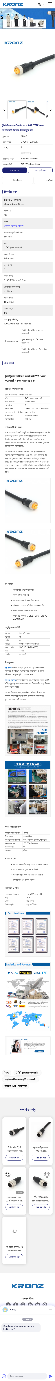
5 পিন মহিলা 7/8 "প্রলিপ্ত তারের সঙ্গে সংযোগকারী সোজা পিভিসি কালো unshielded (14, 1149)
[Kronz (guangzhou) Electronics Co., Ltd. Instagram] (23, 1305)
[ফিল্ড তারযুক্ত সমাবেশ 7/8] (14, 1181)
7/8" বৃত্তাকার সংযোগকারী (27, 1072)
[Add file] (4, 1376)
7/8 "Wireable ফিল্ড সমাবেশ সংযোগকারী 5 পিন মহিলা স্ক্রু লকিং (40, 1199)
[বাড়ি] (27, 1289)
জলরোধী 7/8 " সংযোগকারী (16, 1086)
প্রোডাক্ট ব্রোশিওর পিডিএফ (13, 225)
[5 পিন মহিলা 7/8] (14, 1132)
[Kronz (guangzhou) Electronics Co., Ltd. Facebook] (15, 1305)
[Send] (50, 1376)
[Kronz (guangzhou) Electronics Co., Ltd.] (12, 4)
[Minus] (51, 1310)
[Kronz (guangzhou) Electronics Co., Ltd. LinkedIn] (30, 1305)
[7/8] (41, 1181)
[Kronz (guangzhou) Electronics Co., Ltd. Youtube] (37, 1305)
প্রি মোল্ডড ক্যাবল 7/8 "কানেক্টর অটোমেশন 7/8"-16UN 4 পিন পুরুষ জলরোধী (14, 1248)
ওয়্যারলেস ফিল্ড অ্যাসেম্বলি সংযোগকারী (20, 1079)
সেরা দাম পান (14, 170)
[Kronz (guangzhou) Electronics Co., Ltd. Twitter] (8, 1305)
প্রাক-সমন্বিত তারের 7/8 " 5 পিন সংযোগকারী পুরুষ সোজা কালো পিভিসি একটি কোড (41, 1149)
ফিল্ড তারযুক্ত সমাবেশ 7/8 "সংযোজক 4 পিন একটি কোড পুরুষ (14, 1199)
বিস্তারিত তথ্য (17, 180)
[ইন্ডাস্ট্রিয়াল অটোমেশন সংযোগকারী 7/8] (29, 65)
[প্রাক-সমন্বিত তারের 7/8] (41, 1132)
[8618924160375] (45, 1305)
